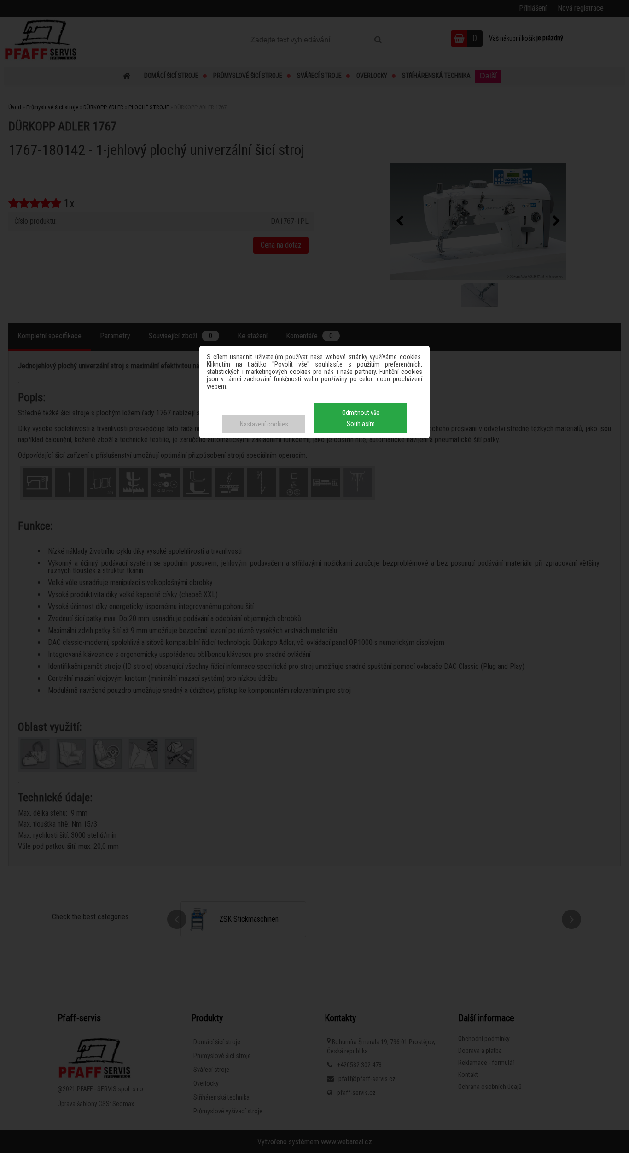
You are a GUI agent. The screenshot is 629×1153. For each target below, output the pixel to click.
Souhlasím (361, 423)
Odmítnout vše (360, 412)
